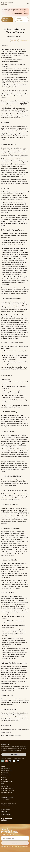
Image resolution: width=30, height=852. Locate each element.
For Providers (5, 786)
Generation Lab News (7, 790)
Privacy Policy (23, 103)
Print (15, 40)
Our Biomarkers (5, 775)
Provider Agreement (19, 19)
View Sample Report (16, 13)
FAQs (2, 784)
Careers (3, 777)
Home (3, 766)
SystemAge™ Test (6, 770)
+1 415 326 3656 (5, 799)
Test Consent (4, 813)
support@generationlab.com (13, 735)
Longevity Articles (6, 792)
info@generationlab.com (7, 797)
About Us (4, 779)
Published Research (7, 788)
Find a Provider (5, 768)
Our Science (4, 773)
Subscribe (15, 843)
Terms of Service (5, 19)
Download (24, 40)
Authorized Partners (7, 781)
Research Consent (6, 814)
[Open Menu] (28, 3)
